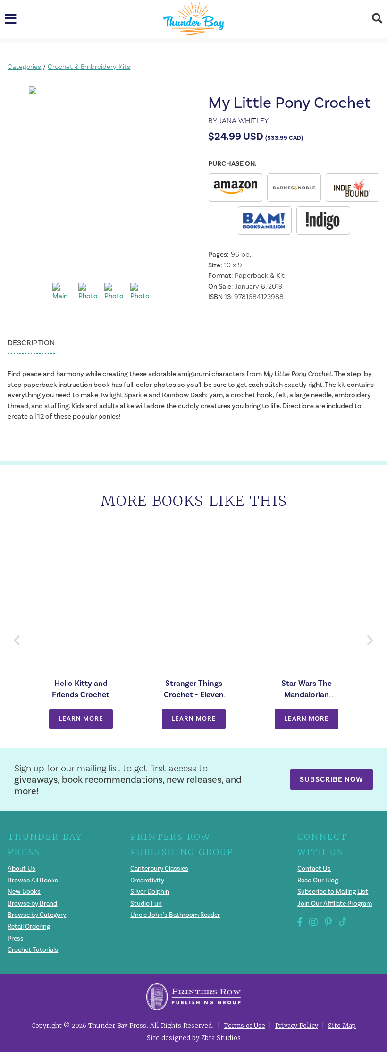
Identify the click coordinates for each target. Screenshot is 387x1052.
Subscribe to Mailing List (332, 892)
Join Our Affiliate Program (334, 903)
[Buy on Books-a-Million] (265, 220)
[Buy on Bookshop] (352, 187)
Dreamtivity (147, 880)
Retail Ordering (29, 927)
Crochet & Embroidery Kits (89, 66)
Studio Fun (146, 903)
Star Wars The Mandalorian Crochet (306, 694)
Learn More (81, 719)
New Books (24, 892)
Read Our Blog (317, 880)
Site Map (342, 1026)
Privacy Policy (296, 1026)
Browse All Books (33, 880)
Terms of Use (244, 1026)
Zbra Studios (221, 1038)
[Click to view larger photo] (100, 180)
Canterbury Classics (159, 868)
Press (16, 938)
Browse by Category (37, 915)
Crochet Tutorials (33, 950)
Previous (17, 640)
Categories (24, 66)
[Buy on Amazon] (235, 187)
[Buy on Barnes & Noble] (294, 187)
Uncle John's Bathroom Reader (175, 915)
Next (369, 640)
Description (31, 342)
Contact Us (314, 868)
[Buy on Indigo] (323, 220)
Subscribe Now (331, 779)
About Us (21, 868)
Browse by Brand (32, 903)
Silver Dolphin (149, 892)
